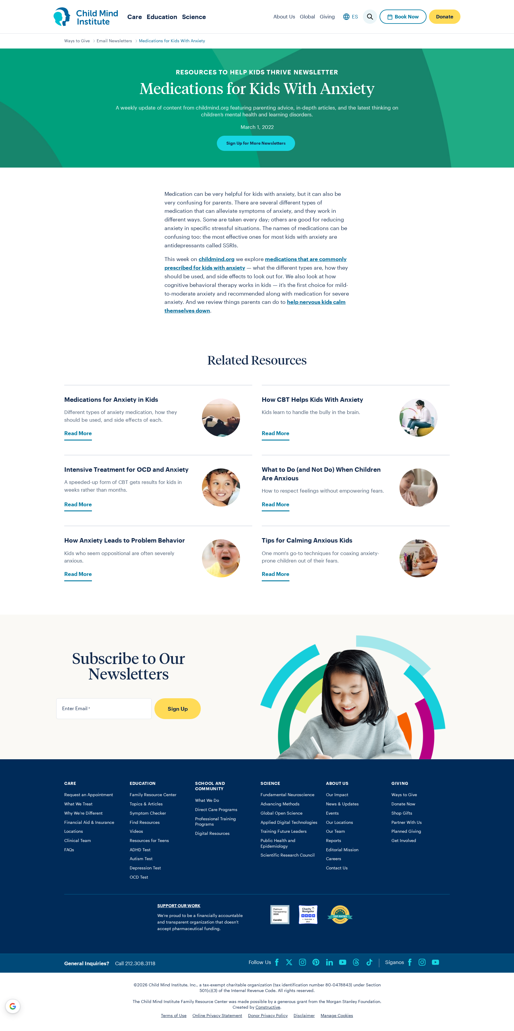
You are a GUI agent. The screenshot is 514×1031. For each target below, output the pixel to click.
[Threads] (356, 962)
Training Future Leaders (284, 831)
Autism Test (141, 858)
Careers (333, 858)
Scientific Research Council (288, 855)
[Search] (370, 17)
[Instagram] (302, 962)
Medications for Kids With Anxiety (172, 40)
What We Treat (78, 804)
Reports (333, 840)
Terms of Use (174, 1015)
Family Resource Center (153, 794)
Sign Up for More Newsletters (256, 143)
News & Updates (342, 804)
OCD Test (139, 877)
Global (307, 16)
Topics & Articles (146, 804)
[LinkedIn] (329, 962)
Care (134, 16)
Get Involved (403, 840)
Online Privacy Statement (217, 1015)
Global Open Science (282, 813)
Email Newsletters (114, 40)
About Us (284, 16)
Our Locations (339, 822)
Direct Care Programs (216, 809)
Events (332, 813)
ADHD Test (140, 849)
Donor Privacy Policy (268, 1015)
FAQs (69, 849)
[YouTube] (342, 962)
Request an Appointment (88, 794)
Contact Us (337, 868)
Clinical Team (77, 840)
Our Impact (337, 794)
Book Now (407, 16)
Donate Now (403, 804)
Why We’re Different (83, 813)
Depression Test (145, 868)
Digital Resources (212, 833)
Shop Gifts (401, 813)
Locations (73, 831)
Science (194, 16)
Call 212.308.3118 (135, 963)
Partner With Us (406, 822)
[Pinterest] (315, 962)
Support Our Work (178, 905)
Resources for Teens (149, 840)
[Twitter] (289, 962)
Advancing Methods (280, 804)
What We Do (207, 800)
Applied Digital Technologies (289, 822)
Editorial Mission (342, 849)
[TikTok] (369, 962)
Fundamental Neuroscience (287, 794)
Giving (327, 16)
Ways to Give (77, 40)
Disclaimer (304, 1015)
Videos (136, 831)
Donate (444, 16)
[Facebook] (276, 962)
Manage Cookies (337, 1015)
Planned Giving (406, 831)
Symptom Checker (148, 813)
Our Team (335, 831)
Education (162, 16)
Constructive (268, 1007)
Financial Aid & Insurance (89, 822)
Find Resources (145, 822)
